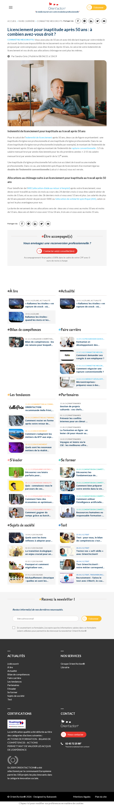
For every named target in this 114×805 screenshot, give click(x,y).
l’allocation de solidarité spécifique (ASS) (75, 198)
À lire (14, 291)
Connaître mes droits (49, 21)
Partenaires (70, 394)
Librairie (65, 667)
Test (64, 525)
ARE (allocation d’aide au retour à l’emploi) (48, 188)
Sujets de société (22, 525)
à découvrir (13, 663)
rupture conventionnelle (84, 148)
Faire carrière (27, 21)
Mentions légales (82, 796)
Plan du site (101, 796)
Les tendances (20, 394)
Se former (68, 459)
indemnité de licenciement (39, 137)
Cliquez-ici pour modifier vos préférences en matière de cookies (51, 803)
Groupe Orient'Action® (73, 663)
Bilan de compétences (25, 329)
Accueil (11, 21)
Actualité (68, 291)
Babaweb (52, 796)
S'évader (16, 459)
